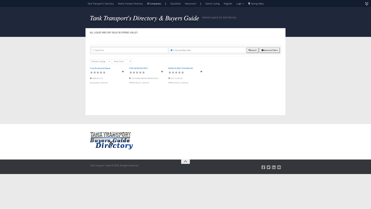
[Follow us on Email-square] (279, 167)
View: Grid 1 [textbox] (119, 61)
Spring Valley (257, 4)
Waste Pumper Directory (130, 4)
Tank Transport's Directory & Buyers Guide (144, 17)
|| (165, 4)
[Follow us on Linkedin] (274, 167)
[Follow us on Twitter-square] (269, 167)
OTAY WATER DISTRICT (138, 68)
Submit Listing (212, 4)
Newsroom (190, 4)
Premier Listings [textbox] (98, 61)
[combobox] (101, 61)
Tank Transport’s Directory (101, 4)
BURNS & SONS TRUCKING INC (180, 68)
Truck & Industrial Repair (100, 68)
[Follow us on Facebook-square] (263, 167)
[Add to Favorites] (123, 71)
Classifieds (175, 4)
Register (228, 4)
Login (239, 4)
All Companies (154, 4)
